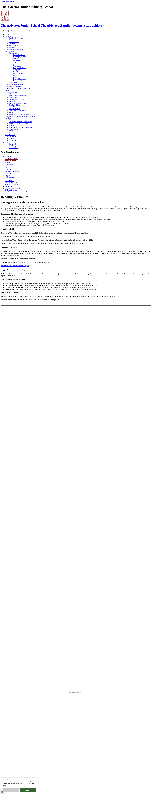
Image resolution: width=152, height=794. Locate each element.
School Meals (13, 107)
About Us (8, 36)
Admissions (13, 92)
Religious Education (19, 81)
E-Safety (12, 101)
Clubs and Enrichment (16, 99)
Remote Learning (14, 133)
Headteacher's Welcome (17, 38)
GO (29, 31)
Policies (11, 125)
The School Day (14, 105)
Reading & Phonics (19, 57)
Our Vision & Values (16, 44)
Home (7, 34)
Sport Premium (14, 129)
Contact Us (8, 142)
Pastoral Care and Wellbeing (18, 123)
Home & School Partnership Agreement (22, 116)
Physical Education (19, 79)
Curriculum (13, 53)
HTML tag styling (15, 146)
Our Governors (14, 42)
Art (14, 64)
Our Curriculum (10, 51)
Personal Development (16, 84)
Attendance (13, 94)
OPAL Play (13, 83)
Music (15, 75)
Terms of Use (13, 148)
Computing (17, 66)
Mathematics (17, 60)
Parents (7, 90)
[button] (31, 30)
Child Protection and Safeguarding (20, 122)
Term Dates (13, 97)
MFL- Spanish (18, 73)
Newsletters (13, 136)
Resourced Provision (16, 49)
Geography (17, 70)
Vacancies (12, 140)
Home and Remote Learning (18, 103)
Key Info (8, 118)
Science (15, 62)
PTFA (11, 112)
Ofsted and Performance (17, 120)
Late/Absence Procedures (17, 96)
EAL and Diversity (15, 86)
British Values (13, 45)
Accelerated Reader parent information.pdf (15, 266)
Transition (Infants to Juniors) (18, 110)
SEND (11, 131)
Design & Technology (20, 68)
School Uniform (14, 109)
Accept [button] (27, 790)
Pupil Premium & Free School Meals (21, 127)
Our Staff (12, 40)
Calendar (12, 138)
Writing (15, 58)
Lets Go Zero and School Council (20, 88)
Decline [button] (11, 790)
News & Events (10, 135)
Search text (4, 31)
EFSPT (11, 47)
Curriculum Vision (19, 55)
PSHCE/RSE (17, 77)
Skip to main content (7, 2)
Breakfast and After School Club (19, 114)
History (15, 71)
